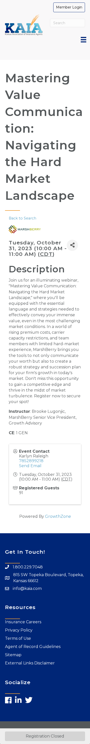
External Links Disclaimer (30, 663)
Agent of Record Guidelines (32, 646)
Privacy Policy (18, 630)
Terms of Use (18, 638)
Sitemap (13, 654)
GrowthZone (58, 516)
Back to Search (22, 218)
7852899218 (31, 460)
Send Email (30, 465)
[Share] (72, 245)
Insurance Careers (23, 622)
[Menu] (83, 39)
